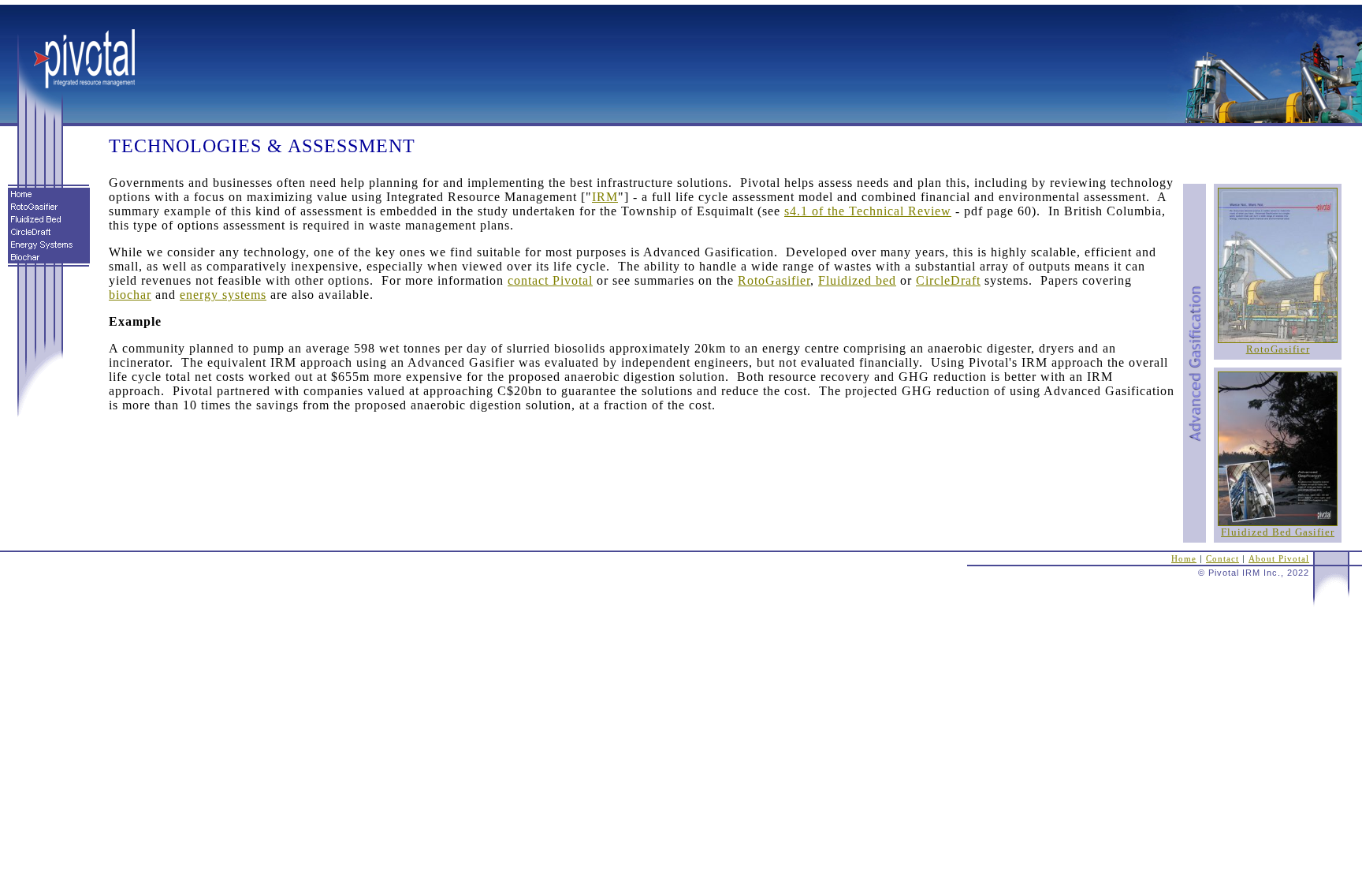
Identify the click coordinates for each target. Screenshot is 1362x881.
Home (1183, 558)
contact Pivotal (550, 280)
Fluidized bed (857, 280)
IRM (605, 196)
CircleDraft (948, 280)
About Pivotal (1278, 558)
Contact (1222, 558)
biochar (130, 294)
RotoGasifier (1278, 349)
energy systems (223, 294)
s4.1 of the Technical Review (867, 211)
